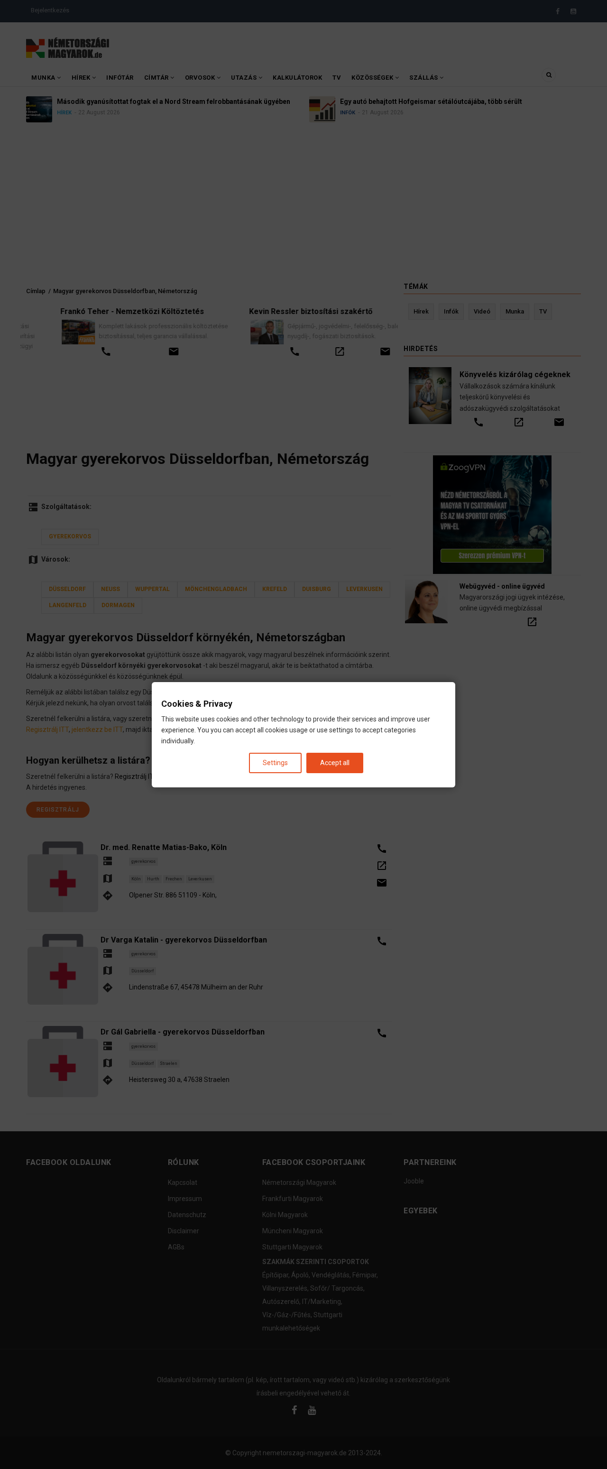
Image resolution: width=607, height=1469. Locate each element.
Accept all (334, 762)
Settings (275, 762)
